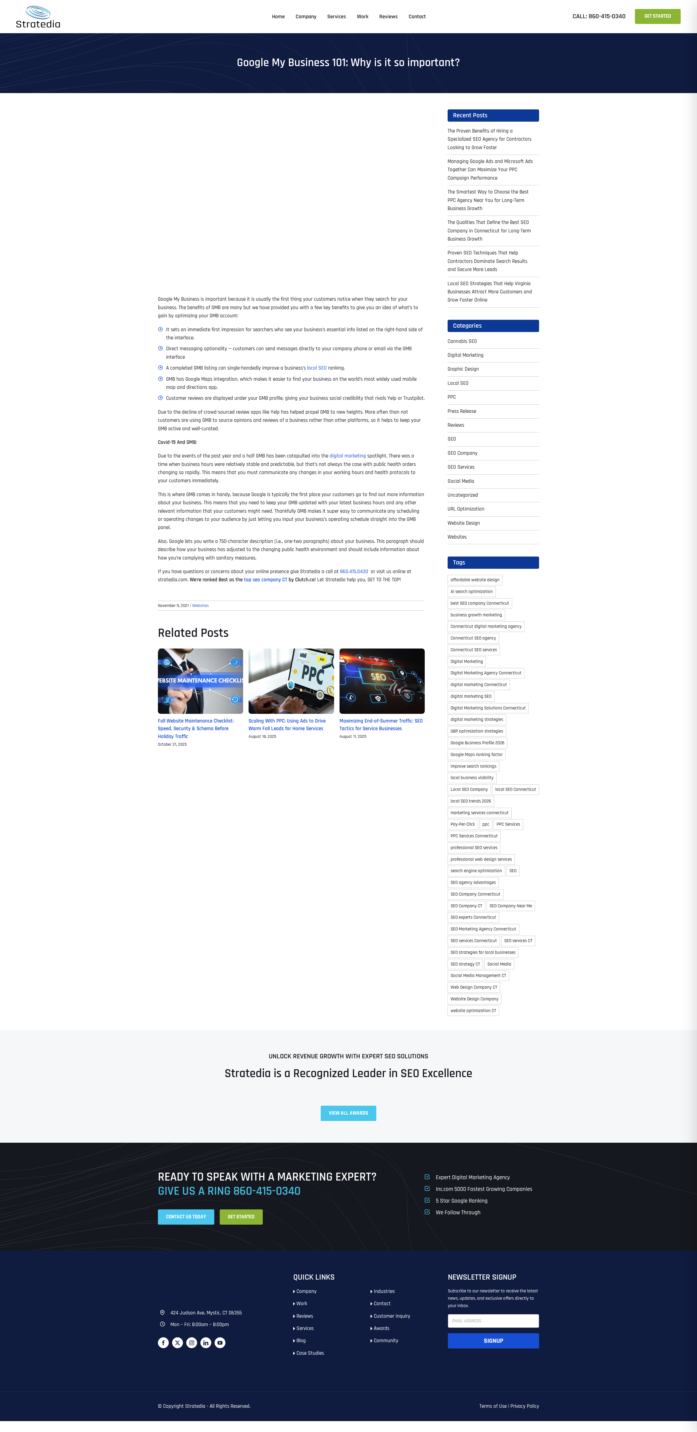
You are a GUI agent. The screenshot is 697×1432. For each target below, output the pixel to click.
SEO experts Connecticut (473, 917)
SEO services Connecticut (474, 941)
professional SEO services (474, 848)
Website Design (464, 523)
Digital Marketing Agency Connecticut (486, 673)
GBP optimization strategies (477, 731)
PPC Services (508, 824)
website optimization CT (473, 1011)
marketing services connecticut (480, 813)
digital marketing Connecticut (479, 685)
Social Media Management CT (478, 976)
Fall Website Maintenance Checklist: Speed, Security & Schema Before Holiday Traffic (196, 729)
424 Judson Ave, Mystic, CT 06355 (206, 1313)
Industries (384, 1291)
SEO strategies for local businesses (483, 952)
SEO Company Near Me (511, 906)
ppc (485, 824)
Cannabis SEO (462, 341)
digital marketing (348, 456)
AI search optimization (472, 592)
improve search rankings (473, 766)
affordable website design (475, 580)
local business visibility (472, 778)
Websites (200, 606)
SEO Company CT (466, 906)
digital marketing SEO (471, 696)
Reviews (456, 425)
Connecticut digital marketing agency (486, 626)
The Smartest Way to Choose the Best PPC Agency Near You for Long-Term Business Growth (488, 200)
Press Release (462, 411)
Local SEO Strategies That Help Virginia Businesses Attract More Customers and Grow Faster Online (490, 292)
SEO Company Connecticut (475, 894)
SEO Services (461, 467)
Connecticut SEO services (474, 650)
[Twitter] (177, 1342)
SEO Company (463, 453)
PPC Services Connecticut (474, 836)
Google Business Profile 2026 (478, 743)
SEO (452, 439)
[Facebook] (163, 1342)
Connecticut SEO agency (473, 638)
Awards (381, 1328)
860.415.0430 (354, 571)
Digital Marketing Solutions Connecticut (488, 708)
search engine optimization (476, 871)
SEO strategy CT (465, 964)
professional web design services (481, 859)
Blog (301, 1340)
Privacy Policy (524, 1406)
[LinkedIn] (205, 1342)
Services (305, 1328)
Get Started (657, 16)
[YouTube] (220, 1342)
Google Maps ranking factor (477, 755)
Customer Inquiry (392, 1316)
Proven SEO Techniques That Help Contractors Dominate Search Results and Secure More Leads (487, 261)
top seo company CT (265, 579)
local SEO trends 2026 (471, 801)
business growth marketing (476, 615)
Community (386, 1340)
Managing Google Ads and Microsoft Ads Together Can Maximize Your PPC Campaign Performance (490, 170)
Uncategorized (463, 495)
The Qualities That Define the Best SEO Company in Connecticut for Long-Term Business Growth (489, 230)
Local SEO (458, 383)
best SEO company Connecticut (480, 603)
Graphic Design (463, 369)
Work (301, 1303)
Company (306, 1291)
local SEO (317, 368)
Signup (493, 1341)
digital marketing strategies (477, 720)
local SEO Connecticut (515, 789)
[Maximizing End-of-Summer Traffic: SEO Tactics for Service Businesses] (382, 652)
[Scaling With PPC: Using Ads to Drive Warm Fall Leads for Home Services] (291, 652)
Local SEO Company (469, 789)
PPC (452, 397)
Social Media (461, 481)
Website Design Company (475, 999)
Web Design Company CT (474, 987)
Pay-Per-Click (463, 824)
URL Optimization (466, 509)
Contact (382, 1303)
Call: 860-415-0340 (599, 16)
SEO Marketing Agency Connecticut (483, 929)
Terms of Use (493, 1406)
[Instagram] (191, 1342)
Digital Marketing (466, 355)
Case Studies (310, 1353)
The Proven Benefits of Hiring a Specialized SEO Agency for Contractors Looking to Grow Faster (489, 139)
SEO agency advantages (473, 883)
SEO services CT (518, 941)
